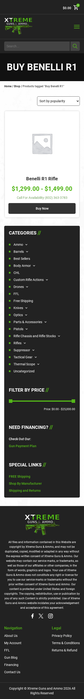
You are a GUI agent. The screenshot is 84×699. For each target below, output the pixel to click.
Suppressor (22, 350)
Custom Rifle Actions (29, 280)
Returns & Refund (64, 650)
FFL (16, 294)
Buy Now (42, 208)
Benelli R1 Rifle (42, 178)
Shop (17, 86)
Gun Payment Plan (22, 446)
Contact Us (12, 672)
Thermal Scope (24, 364)
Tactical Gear (23, 357)
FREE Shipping (19, 476)
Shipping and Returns (25, 490)
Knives (18, 308)
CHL (17, 273)
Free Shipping (23, 301)
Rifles (17, 343)
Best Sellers (22, 259)
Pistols (18, 329)
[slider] (10, 401)
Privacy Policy (62, 636)
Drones (19, 287)
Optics (18, 315)
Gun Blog (11, 657)
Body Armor (22, 266)
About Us (11, 636)
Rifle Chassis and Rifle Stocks (35, 336)
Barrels (19, 251)
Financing (11, 665)
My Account (12, 643)
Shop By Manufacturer (25, 483)
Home (7, 86)
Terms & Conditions (66, 643)
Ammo (18, 244)
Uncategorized (24, 371)
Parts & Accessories (28, 322)
